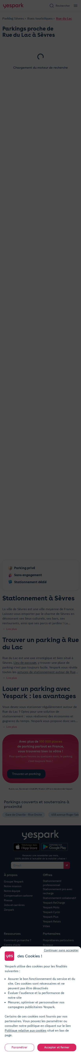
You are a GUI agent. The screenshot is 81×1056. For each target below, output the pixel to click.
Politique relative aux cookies (25, 1030)
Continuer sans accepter (61, 950)
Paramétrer (19, 1047)
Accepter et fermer (56, 1047)
